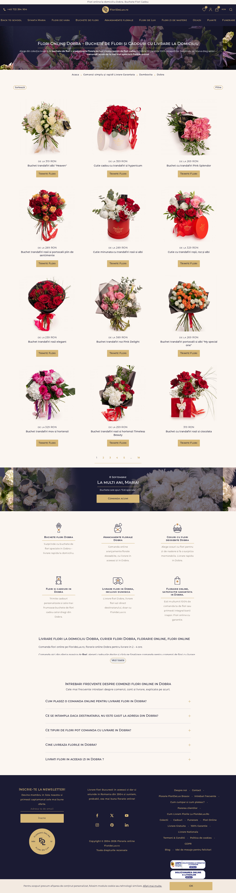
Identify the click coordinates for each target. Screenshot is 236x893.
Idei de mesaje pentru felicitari (193, 850)
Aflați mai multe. (152, 886)
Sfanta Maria (37, 20)
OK (191, 886)
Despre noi (181, 790)
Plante (211, 20)
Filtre (218, 87)
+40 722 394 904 (17, 9)
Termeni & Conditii (174, 838)
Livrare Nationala (188, 832)
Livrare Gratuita (177, 826)
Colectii (164, 820)
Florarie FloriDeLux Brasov (174, 796)
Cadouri (178, 820)
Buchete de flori (87, 20)
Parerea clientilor (188, 808)
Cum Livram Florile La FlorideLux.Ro (188, 814)
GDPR (188, 844)
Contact (197, 790)
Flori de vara (61, 20)
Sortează (20, 87)
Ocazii (197, 20)
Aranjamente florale (119, 20)
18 (138, 458)
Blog (168, 850)
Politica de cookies (201, 838)
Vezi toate (118, 660)
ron (224, 9)
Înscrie (42, 818)
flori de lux (115, 9)
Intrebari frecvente (205, 796)
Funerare (228, 20)
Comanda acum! (118, 498)
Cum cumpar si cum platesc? (187, 802)
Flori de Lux (147, 20)
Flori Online (210, 820)
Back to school (11, 20)
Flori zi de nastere (174, 20)
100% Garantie (199, 826)
